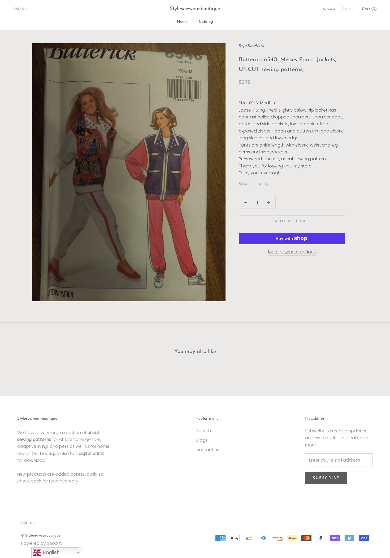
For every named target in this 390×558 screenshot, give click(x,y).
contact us (207, 450)
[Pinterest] (266, 184)
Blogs (201, 440)
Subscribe (326, 478)
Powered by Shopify (42, 543)
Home (182, 22)
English (50, 552)
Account (329, 9)
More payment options (292, 252)
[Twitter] (260, 184)
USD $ (18, 9)
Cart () (369, 9)
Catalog (206, 22)
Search (348, 9)
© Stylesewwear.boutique (40, 535)
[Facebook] (253, 184)
